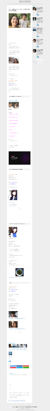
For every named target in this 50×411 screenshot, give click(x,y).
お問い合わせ (28, 405)
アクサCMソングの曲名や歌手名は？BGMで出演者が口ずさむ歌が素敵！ (18, 349)
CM (9, 363)
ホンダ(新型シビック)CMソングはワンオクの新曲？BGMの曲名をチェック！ (10, 349)
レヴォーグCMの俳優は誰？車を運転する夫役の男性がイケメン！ (40, 8)
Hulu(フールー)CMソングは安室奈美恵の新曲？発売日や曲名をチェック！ (25, 349)
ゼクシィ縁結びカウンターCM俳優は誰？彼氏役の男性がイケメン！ (17, 318)
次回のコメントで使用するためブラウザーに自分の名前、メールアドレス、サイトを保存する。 (19, 393)
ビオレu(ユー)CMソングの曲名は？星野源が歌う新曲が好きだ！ (21, 349)
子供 (20, 4)
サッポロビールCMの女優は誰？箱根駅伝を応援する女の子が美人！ (40, 50)
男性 (15, 4)
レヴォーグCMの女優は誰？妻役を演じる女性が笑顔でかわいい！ (40, 19)
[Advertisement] (19, 35)
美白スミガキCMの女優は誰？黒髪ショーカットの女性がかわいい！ (40, 40)
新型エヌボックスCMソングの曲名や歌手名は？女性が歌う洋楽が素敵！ (10, 356)
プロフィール (25, 405)
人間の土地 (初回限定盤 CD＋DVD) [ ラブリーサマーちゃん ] (14, 277)
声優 (26, 4)
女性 (9, 4)
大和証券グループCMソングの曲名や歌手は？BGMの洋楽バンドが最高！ (14, 349)
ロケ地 (37, 4)
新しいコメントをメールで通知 (13, 396)
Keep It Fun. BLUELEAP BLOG (25, 1)
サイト (10, 389)
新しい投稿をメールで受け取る (13, 397)
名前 (10, 384)
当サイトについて (21, 405)
